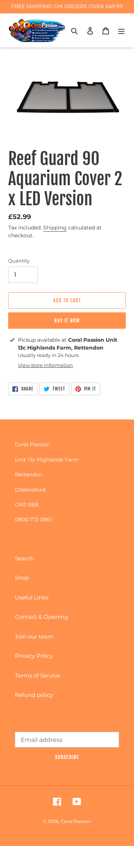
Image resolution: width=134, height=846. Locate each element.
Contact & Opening (41, 616)
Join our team (34, 636)
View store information (45, 365)
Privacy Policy (34, 655)
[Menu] (121, 31)
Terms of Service (37, 675)
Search (24, 558)
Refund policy (34, 694)
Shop (22, 577)
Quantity (19, 261)
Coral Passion (76, 821)
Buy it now (66, 321)
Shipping (55, 227)
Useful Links (31, 597)
